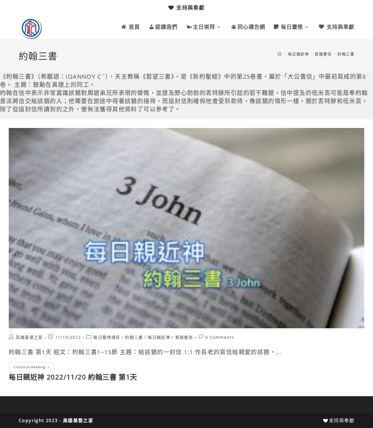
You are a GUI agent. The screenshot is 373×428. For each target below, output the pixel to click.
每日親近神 (159, 337)
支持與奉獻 (190, 7)
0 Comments (219, 337)
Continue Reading (34, 368)
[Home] (280, 54)
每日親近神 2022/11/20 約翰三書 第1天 (73, 377)
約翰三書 (345, 54)
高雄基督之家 (29, 337)
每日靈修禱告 (106, 337)
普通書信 (184, 337)
